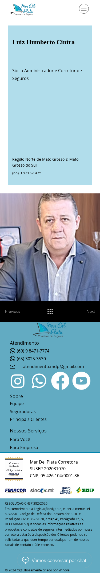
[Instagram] (18, 381)
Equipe (17, 403)
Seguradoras (23, 411)
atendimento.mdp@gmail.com (53, 366)
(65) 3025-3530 (31, 359)
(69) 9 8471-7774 (33, 351)
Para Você (20, 439)
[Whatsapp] (39, 381)
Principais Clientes (28, 419)
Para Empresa (24, 447)
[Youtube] (81, 381)
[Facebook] (60, 381)
